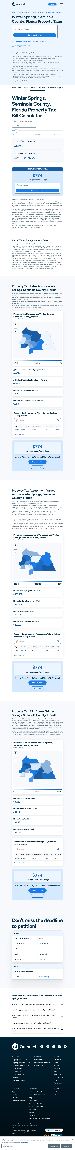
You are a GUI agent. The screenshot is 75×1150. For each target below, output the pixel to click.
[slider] (16, 130)
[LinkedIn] (47, 1046)
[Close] (72, 1139)
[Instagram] (53, 1046)
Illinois (56, 1071)
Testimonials (33, 1109)
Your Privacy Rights (7, 1146)
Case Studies (33, 1101)
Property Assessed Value (22, 121)
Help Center (58, 1092)
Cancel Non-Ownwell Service (39, 1118)
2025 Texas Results (36, 1092)
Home (14, 12)
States (56, 1056)
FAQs (56, 1095)
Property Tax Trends (36, 1106)
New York (57, 1074)
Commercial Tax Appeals (21, 1065)
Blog (30, 1098)
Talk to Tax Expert (18, 1080)
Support (57, 1088)
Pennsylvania (58, 1077)
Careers (15, 1098)
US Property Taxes (24, 12)
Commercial (38, 1065)
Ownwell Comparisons (37, 1095)
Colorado (57, 1063)
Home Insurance (18, 1074)
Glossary (32, 1115)
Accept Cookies (54, 1146)
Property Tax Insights (36, 1103)
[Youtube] (65, 1046)
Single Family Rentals (42, 1063)
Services (15, 1056)
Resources (33, 1088)
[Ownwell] (19, 4)
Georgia (57, 1068)
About (14, 1092)
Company (15, 1088)
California (57, 1060)
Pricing (14, 1095)
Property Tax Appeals (19, 1060)
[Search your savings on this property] (58, 420)
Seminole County (44, 12)
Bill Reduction (17, 1077)
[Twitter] (59, 1046)
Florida (34, 12)
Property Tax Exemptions (21, 1063)
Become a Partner (18, 1101)
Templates (32, 1112)
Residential (38, 1060)
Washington (58, 1083)
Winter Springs (56, 12)
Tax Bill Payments (18, 1068)
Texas (56, 1080)
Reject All (66, 1146)
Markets (37, 1056)
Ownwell (20, 319)
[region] (37, 1143)
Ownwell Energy (18, 1071)
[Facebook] (41, 1046)
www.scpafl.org (44, 977)
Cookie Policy (24, 1142)
